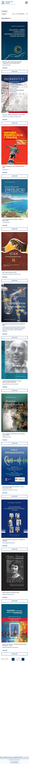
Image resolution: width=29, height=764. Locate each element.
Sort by (13, 13)
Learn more (17, 759)
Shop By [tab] (4, 14)
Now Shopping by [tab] (5, 18)
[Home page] (8, 2)
